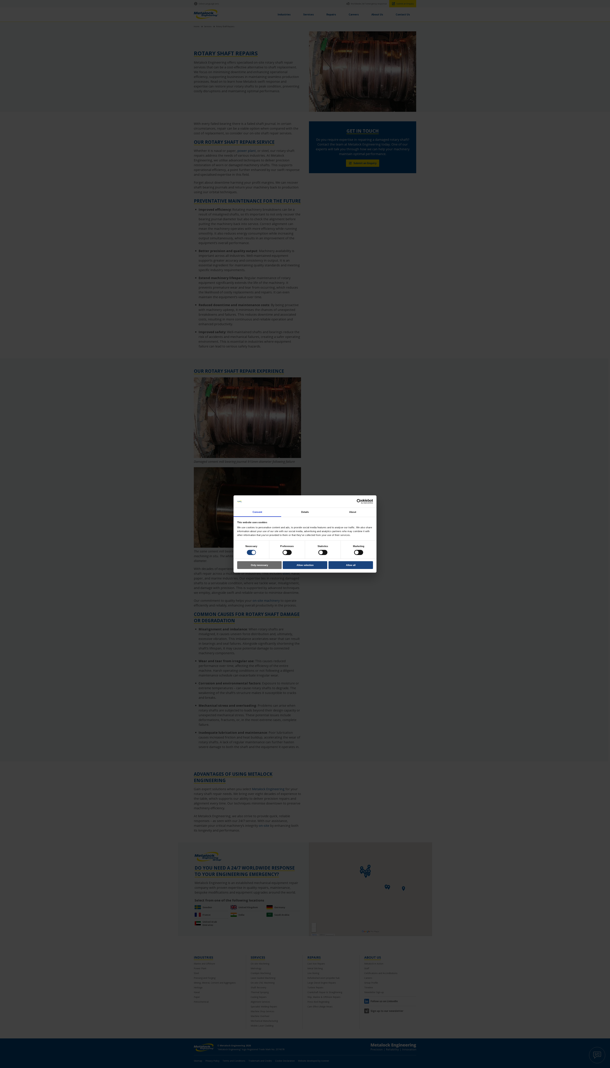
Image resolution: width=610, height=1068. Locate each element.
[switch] (287, 552)
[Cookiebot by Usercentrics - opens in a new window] (359, 501)
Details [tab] (305, 512)
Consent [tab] (257, 512)
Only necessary (259, 565)
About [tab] (352, 512)
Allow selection (305, 565)
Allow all (351, 565)
